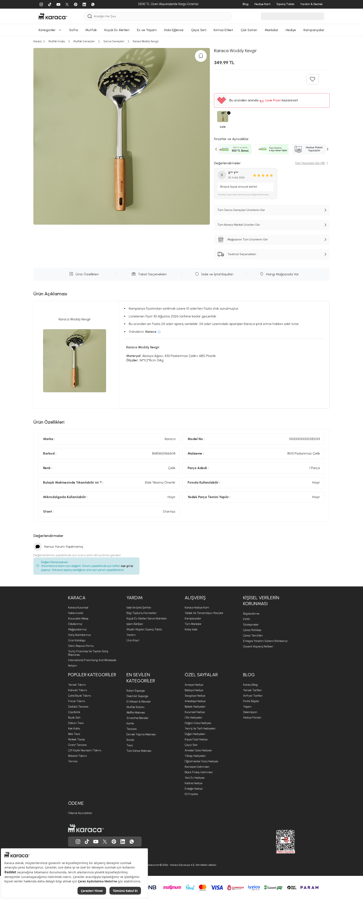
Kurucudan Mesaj (78, 618)
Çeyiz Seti (191, 745)
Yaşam (247, 706)
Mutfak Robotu (135, 707)
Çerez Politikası (252, 630)
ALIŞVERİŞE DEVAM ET (181, 39)
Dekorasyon (250, 712)
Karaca (76, 598)
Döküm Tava (75, 723)
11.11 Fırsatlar (191, 794)
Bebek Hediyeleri (195, 706)
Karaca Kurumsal (78, 607)
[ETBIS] (278, 841)
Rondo (130, 740)
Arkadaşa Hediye (195, 701)
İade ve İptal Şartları (138, 607)
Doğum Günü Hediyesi (198, 723)
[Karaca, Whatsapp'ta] (131, 841)
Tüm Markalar (193, 624)
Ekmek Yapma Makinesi (141, 734)
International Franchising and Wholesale (92, 660)
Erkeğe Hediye (194, 788)
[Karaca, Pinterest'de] (113, 841)
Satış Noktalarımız (79, 635)
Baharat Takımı (77, 756)
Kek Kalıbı (74, 728)
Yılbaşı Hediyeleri (195, 756)
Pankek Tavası (76, 739)
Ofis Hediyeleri (193, 717)
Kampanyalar (193, 618)
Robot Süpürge (135, 690)
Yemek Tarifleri (252, 690)
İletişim (72, 665)
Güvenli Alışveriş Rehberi (258, 646)
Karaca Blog (250, 685)
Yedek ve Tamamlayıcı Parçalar (204, 613)
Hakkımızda (75, 613)
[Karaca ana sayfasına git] (86, 828)
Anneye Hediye (194, 685)
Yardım (134, 598)
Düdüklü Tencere (78, 706)
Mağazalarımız (77, 629)
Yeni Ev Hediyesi (195, 778)
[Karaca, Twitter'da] (104, 841)
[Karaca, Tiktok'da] (87, 841)
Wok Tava (74, 734)
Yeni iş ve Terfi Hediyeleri (200, 728)
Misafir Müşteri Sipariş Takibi (144, 629)
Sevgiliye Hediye (195, 695)
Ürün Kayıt (132, 640)
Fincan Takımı (76, 701)
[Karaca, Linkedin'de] (122, 841)
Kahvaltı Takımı (77, 690)
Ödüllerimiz (75, 624)
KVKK (246, 619)
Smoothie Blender (137, 718)
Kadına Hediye (193, 783)
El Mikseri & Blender (138, 701)
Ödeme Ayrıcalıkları (80, 813)
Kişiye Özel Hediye (196, 739)
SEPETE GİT (181, 50)
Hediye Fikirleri (252, 717)
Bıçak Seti (74, 717)
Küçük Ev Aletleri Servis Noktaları (146, 618)
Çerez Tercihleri (253, 635)
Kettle (130, 723)
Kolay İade (191, 629)
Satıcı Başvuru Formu (80, 646)
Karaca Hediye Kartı (197, 607)
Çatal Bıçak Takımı (79, 695)
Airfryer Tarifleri (253, 695)
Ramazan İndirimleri (197, 767)
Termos (72, 761)
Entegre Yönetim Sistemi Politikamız (265, 641)
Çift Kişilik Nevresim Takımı (84, 750)
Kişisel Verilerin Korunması (261, 601)
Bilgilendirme (251, 613)
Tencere (131, 729)
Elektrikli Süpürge (137, 696)
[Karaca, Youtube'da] (95, 841)
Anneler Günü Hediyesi (198, 750)
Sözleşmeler (251, 624)
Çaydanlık (74, 712)
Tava (129, 745)
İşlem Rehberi (134, 624)
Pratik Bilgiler (251, 701)
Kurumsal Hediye (195, 712)
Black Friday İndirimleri (199, 772)
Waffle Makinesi (135, 712)
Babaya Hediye (194, 690)
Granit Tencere (77, 745)
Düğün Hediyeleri (195, 734)
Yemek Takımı (77, 685)
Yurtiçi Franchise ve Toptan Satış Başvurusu (88, 653)
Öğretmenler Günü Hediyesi (201, 761)
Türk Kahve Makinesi (138, 751)
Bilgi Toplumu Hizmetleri (141, 613)
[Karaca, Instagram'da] (78, 841)
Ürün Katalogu (76, 640)
